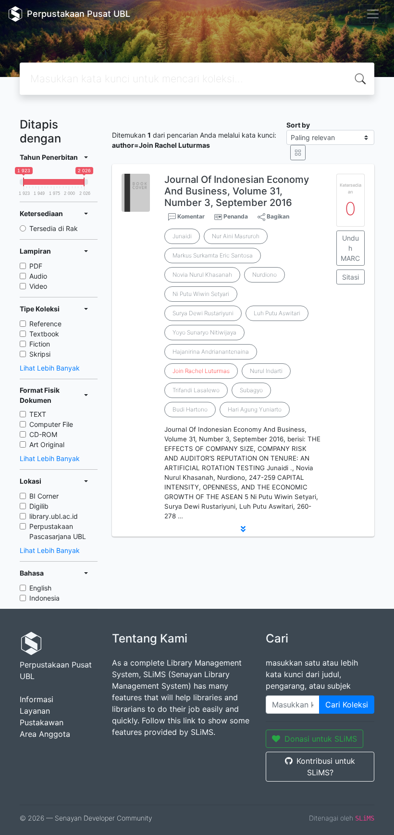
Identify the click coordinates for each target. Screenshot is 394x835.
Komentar (190, 216)
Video (38, 286)
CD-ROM (43, 434)
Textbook (44, 334)
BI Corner (44, 496)
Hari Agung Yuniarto (255, 409)
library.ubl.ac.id (53, 516)
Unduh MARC (350, 248)
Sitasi (350, 277)
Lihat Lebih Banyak (50, 368)
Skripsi (39, 354)
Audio (38, 276)
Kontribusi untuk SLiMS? (325, 766)
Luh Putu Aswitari (277, 313)
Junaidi (182, 236)
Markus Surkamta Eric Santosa (212, 255)
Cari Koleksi (346, 704)
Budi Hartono (190, 409)
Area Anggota (45, 734)
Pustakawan (41, 722)
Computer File (51, 424)
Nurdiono (264, 274)
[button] (243, 529)
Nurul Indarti (266, 370)
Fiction (39, 344)
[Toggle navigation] (372, 14)
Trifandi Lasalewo (196, 390)
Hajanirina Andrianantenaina (210, 351)
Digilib (39, 506)
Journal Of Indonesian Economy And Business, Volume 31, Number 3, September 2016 (236, 191)
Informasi (36, 699)
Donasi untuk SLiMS (320, 739)
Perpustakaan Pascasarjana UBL (57, 531)
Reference (45, 324)
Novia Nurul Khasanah (202, 274)
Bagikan (277, 216)
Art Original (46, 444)
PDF (35, 266)
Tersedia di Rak (53, 228)
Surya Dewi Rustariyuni (203, 313)
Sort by (298, 125)
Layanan (35, 711)
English (40, 588)
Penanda (235, 216)
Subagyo (251, 390)
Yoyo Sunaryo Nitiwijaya (204, 332)
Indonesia (44, 598)
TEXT (37, 414)
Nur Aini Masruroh (235, 236)
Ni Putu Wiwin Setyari (200, 293)
